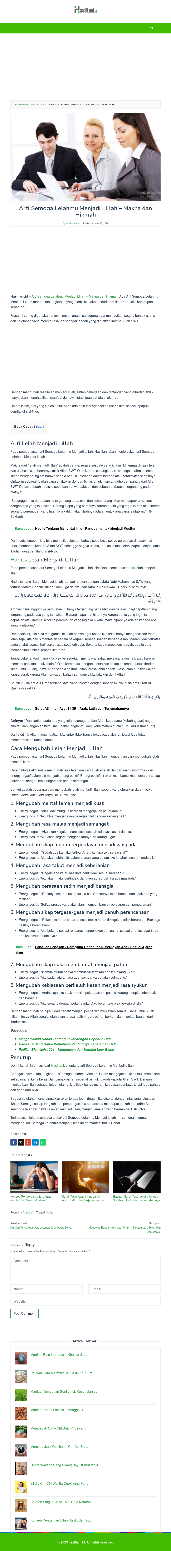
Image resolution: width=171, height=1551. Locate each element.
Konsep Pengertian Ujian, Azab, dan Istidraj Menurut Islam (31, 1198)
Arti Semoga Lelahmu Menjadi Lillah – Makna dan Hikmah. (74, 296)
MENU (153, 28)
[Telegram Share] (35, 1142)
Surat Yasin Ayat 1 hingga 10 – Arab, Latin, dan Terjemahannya (83, 1198)
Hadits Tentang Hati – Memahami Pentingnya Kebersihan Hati (67, 1044)
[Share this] (13, 1142)
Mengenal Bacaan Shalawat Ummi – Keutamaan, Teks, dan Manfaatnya (125, 1227)
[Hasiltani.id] (86, 8)
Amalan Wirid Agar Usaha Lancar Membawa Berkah (41, 1225)
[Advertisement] (85, 67)
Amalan (27, 1212)
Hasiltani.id (59, 1065)
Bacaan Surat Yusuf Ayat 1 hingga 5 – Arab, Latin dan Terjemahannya (136, 1198)
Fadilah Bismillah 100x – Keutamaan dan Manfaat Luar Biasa (66, 1049)
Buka (39, 426)
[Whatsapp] (43, 1142)
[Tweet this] (21, 1142)
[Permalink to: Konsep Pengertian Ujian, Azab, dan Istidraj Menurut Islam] (34, 1177)
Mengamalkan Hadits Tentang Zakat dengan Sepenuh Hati (65, 1038)
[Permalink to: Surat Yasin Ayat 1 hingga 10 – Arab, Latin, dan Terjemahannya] (85, 1177)
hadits (130, 567)
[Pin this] (28, 1142)
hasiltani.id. (78, 1542)
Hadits (18, 559)
